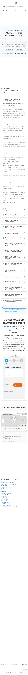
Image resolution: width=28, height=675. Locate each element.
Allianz (17, 29)
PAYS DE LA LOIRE (5, 505)
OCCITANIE (4, 503)
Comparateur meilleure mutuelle (10, 90)
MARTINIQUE (4, 499)
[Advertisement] (14, 73)
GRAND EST (4, 490)
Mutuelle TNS (10, 664)
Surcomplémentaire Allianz (9, 95)
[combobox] (14, 10)
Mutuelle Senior (16, 663)
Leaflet (23, 425)
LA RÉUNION (4, 497)
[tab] (14, 100)
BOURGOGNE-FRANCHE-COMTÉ (9, 484)
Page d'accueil (11, 29)
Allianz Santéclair (7, 88)
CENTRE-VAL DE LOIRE (6, 487)
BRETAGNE (4, 485)
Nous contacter (7, 663)
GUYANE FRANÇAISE (6, 493)
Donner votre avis (21, 53)
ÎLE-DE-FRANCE (5, 496)
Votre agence (21, 23)
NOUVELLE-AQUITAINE (6, 502)
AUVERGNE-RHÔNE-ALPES (7, 483)
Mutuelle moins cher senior (9, 92)
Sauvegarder (10, 49)
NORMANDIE (4, 500)
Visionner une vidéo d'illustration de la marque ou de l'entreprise (14, 310)
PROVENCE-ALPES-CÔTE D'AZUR (9, 506)
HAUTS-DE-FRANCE (6, 494)
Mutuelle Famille (18, 664)
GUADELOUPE (4, 491)
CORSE (2, 488)
